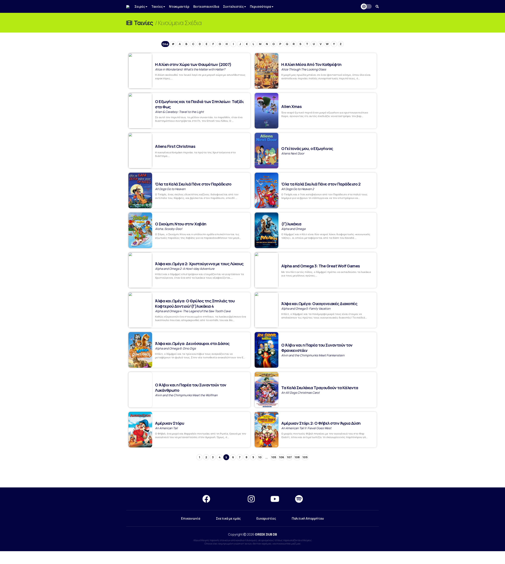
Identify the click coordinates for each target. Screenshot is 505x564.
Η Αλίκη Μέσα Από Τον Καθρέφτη (311, 64)
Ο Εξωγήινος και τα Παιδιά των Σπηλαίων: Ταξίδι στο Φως (199, 104)
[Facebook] (206, 498)
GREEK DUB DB (266, 534)
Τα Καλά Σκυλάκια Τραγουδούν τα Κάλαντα (319, 387)
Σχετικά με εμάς (228, 518)
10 (260, 457)
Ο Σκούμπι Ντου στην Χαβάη (180, 224)
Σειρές (140, 6)
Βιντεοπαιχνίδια (206, 6)
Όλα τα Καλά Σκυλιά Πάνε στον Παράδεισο (193, 184)
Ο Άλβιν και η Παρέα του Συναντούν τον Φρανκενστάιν (317, 347)
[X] (229, 498)
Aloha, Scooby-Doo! (168, 229)
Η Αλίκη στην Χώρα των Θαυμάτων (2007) (193, 64)
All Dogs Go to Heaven (170, 189)
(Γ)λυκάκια (291, 224)
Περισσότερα (261, 6)
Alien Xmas (291, 106)
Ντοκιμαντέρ (179, 6)
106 (281, 457)
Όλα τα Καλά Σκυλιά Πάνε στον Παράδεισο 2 (320, 184)
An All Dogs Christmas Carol (300, 393)
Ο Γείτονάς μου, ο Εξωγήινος (307, 148)
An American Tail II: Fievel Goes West (306, 428)
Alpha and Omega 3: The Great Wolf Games (320, 266)
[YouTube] (274, 498)
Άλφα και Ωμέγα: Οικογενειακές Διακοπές (319, 303)
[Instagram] (251, 498)
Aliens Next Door (292, 153)
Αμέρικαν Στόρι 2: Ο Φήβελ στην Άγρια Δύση (321, 423)
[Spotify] (299, 498)
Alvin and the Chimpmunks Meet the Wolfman (186, 395)
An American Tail (166, 428)
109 (305, 457)
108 (297, 457)
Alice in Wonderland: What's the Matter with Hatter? (190, 69)
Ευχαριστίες (266, 518)
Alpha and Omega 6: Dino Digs (175, 348)
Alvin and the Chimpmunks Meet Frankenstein (312, 355)
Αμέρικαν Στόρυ (169, 423)
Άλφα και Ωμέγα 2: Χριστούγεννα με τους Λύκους (199, 263)
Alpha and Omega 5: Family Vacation (305, 308)
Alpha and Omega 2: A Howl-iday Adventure (184, 269)
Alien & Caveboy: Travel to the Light (179, 112)
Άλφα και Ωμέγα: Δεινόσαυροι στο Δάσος (192, 343)
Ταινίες (157, 6)
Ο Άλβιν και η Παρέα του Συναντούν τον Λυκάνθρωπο (190, 387)
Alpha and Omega (293, 229)
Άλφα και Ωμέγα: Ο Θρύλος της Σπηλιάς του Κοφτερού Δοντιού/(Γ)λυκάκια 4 (195, 303)
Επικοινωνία (190, 518)
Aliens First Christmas (175, 146)
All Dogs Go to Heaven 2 (297, 189)
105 (273, 457)
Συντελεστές (233, 6)
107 (289, 457)
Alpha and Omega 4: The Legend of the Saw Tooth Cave (193, 311)
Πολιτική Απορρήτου (308, 518)
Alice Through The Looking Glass (303, 69)
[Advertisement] (252, 473)
